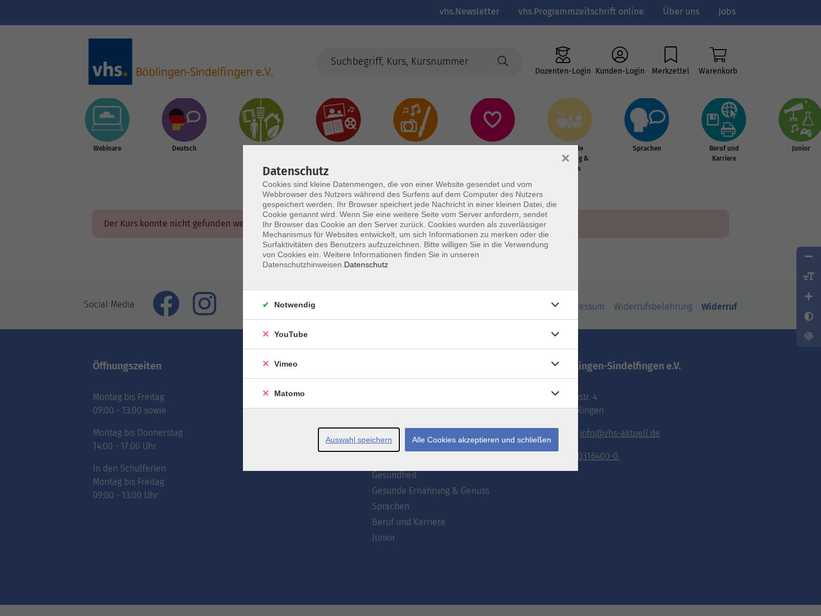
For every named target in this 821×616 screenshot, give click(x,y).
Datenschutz (366, 264)
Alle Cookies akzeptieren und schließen (481, 439)
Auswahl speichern (359, 439)
